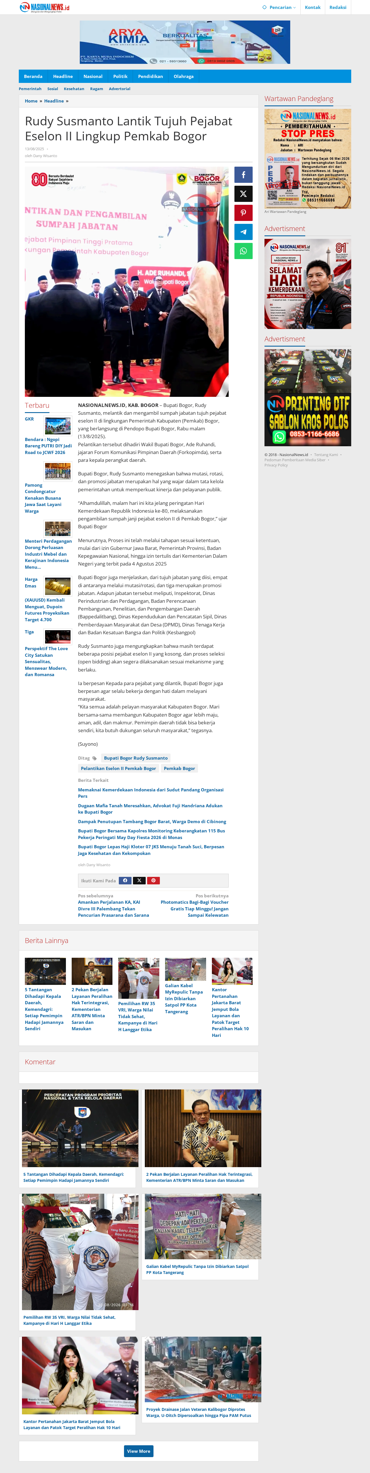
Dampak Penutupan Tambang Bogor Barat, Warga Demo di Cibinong (152, 821)
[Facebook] (125, 880)
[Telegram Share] (243, 232)
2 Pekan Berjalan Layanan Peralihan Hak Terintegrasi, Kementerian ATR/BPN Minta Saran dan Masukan (92, 1009)
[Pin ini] (243, 213)
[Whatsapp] (243, 251)
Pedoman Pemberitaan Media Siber (294, 459)
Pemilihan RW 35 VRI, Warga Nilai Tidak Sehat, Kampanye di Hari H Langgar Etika (138, 1016)
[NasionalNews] (45, 7)
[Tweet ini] (243, 194)
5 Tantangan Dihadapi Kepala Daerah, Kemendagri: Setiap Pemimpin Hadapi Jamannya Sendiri (44, 1009)
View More (138, 1451)
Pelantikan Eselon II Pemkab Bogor (118, 768)
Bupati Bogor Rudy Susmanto (136, 758)
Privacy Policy (276, 464)
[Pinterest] (153, 880)
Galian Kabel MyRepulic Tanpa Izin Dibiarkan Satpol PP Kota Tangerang (184, 998)
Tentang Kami (326, 454)
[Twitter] (139, 880)
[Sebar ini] (243, 175)
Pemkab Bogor (179, 768)
